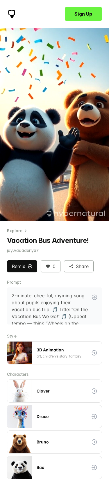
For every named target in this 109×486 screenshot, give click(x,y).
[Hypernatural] (11, 14)
